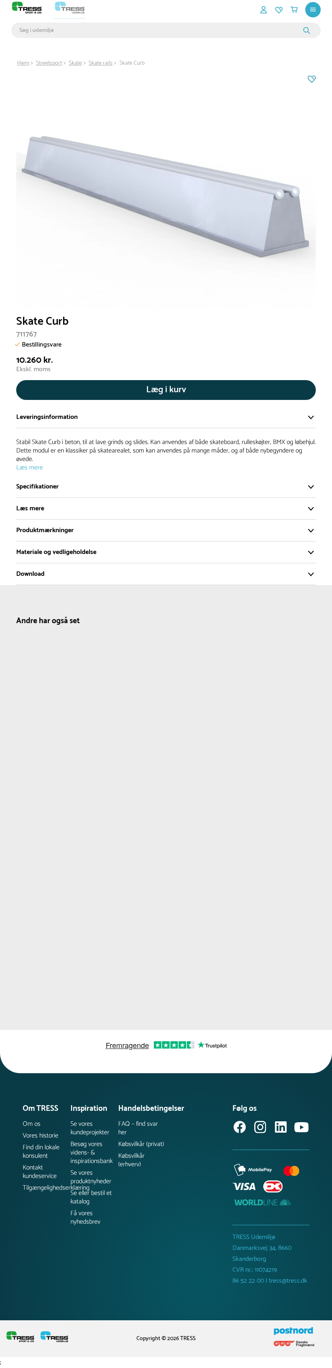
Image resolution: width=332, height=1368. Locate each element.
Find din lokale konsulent (41, 1151)
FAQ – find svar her (138, 1128)
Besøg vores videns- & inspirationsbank (91, 1152)
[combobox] (160, 30)
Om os (31, 1124)
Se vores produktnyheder (90, 1177)
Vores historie (40, 1135)
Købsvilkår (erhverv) (131, 1160)
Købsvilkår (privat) (141, 1144)
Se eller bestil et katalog (91, 1197)
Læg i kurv (166, 390)
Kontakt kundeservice (40, 1171)
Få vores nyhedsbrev (85, 1217)
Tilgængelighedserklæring (46, 1188)
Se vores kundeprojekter (89, 1128)
